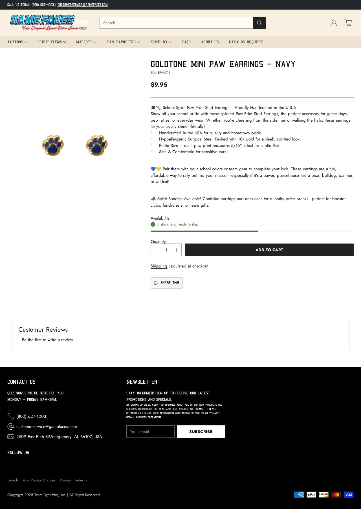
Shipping (159, 266)
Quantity (158, 241)
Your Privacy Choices (39, 480)
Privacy (65, 480)
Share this (169, 283)
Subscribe (200, 431)
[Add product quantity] (176, 250)
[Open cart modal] (348, 22)
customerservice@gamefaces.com (83, 4)
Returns (81, 480)
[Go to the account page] (333, 22)
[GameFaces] (49, 23)
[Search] (259, 23)
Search (12, 480)
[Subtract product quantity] (156, 250)
